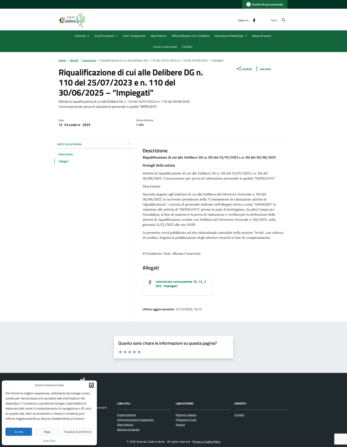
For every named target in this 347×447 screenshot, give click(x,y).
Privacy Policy (49, 440)
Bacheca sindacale (128, 429)
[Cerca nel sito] (283, 20)
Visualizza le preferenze (77, 432)
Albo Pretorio (158, 36)
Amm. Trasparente (134, 36)
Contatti (187, 46)
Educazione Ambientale (229, 36)
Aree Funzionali (104, 36)
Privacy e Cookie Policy (206, 441)
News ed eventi (261, 36)
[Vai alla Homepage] (75, 20)
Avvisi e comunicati (165, 46)
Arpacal (180, 424)
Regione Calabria (186, 415)
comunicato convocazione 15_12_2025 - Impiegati (181, 283)
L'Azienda (80, 36)
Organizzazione (126, 415)
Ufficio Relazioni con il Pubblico (190, 36)
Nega (47, 432)
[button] (91, 385)
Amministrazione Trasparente (135, 420)
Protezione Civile (186, 420)
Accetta (18, 432)
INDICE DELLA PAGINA (69, 144)
